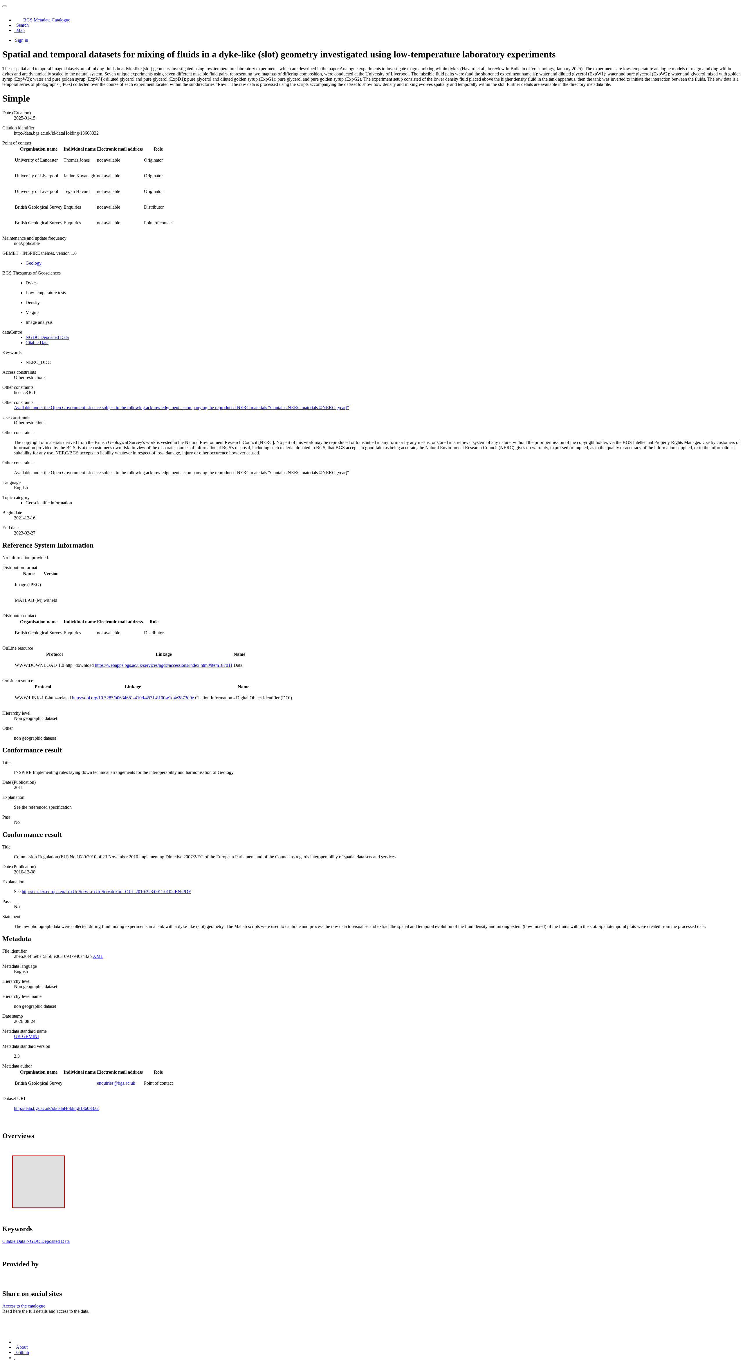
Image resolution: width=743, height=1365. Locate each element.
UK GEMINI (26, 1036)
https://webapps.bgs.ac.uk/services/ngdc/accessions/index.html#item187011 (163, 665)
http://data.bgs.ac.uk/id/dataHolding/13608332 (56, 1108)
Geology (34, 263)
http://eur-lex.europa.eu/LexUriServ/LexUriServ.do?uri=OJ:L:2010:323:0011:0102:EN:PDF (106, 891)
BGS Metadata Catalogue (46, 19)
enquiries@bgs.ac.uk (116, 1083)
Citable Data (37, 342)
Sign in (21, 40)
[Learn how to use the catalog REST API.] (14, 1357)
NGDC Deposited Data (47, 337)
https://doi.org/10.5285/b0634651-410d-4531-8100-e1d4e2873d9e (133, 697)
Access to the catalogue (23, 1305)
